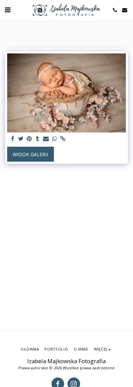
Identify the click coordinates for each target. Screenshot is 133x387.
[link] (63, 139)
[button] (7, 10)
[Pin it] (29, 139)
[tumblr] (38, 139)
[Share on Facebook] (13, 139)
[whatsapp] (54, 139)
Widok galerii (30, 154)
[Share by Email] (46, 139)
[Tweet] (21, 139)
